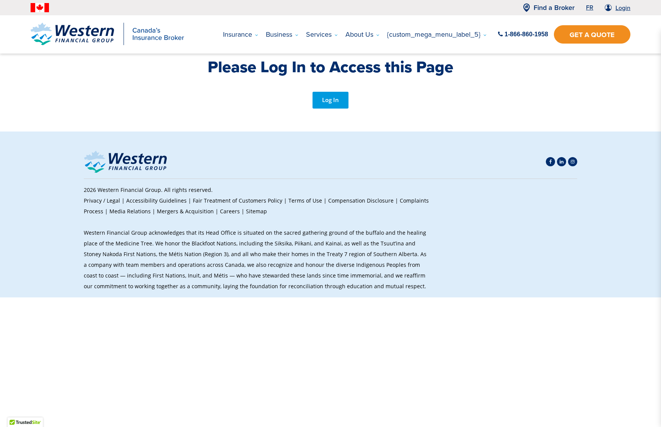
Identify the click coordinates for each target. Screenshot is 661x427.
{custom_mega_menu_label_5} (433, 34)
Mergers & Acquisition (185, 211)
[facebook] (550, 161)
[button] (564, 238)
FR (589, 7)
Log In (330, 100)
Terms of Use (305, 200)
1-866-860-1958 (525, 34)
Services (319, 34)
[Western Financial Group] (107, 43)
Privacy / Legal (102, 200)
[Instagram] (572, 161)
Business (279, 34)
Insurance (237, 34)
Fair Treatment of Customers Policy (237, 200)
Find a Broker (554, 7)
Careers (230, 211)
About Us (359, 34)
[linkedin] (561, 161)
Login (622, 7)
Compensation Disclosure (361, 200)
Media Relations (130, 211)
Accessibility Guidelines (156, 200)
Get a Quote (592, 35)
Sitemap (256, 211)
